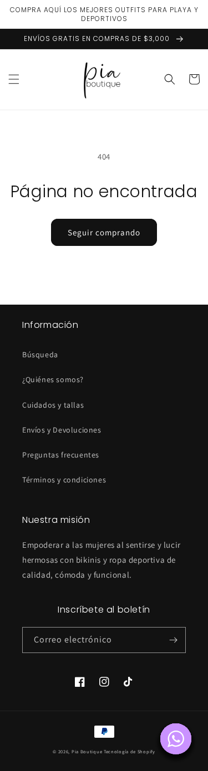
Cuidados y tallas (53, 405)
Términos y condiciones (64, 480)
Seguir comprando (104, 232)
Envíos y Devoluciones (62, 430)
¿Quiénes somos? (53, 379)
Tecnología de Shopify (129, 751)
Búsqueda (40, 354)
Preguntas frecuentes (60, 455)
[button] (14, 79)
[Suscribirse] (173, 640)
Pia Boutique (87, 751)
